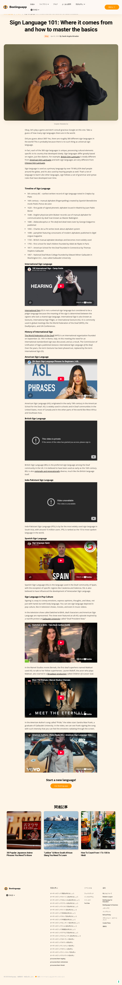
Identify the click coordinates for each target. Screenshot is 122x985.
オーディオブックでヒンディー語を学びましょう (65, 923)
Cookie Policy (107, 923)
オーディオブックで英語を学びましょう (62, 893)
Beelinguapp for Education (107, 900)
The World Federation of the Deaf (39, 335)
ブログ (55, 4)
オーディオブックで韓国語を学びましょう (63, 929)
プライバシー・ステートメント (110, 919)
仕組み (32, 4)
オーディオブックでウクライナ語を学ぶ (62, 955)
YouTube (87, 903)
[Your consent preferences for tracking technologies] (118, 981)
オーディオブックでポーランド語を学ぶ (62, 939)
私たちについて (107, 893)
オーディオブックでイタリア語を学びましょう (64, 906)
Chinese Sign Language (35, 163)
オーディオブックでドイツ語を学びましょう (63, 909)
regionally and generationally (47, 471)
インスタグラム (89, 897)
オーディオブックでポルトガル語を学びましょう (65, 900)
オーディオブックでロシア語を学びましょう (63, 916)
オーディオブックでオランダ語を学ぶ (61, 942)
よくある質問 (66, 4)
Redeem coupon (108, 897)
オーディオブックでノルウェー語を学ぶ (62, 945)
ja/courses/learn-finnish (57, 965)
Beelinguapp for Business (110, 905)
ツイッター (87, 900)
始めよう (111, 7)
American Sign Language (40, 160)
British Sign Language (70, 156)
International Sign (32, 310)
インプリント (107, 911)
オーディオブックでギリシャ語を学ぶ (61, 949)
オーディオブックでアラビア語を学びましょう (64, 932)
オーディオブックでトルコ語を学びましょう (63, 926)
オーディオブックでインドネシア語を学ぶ (63, 952)
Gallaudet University (51, 618)
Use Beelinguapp (61, 786)
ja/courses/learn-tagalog (57, 958)
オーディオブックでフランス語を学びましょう (64, 903)
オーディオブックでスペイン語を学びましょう (64, 897)
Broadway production (57, 673)
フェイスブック (89, 893)
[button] (44, 4)
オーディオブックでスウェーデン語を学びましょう (65, 936)
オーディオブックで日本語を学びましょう (63, 913)
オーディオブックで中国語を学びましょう (63, 919)
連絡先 (105, 926)
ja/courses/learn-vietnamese (59, 962)
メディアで (106, 908)
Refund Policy (107, 915)
